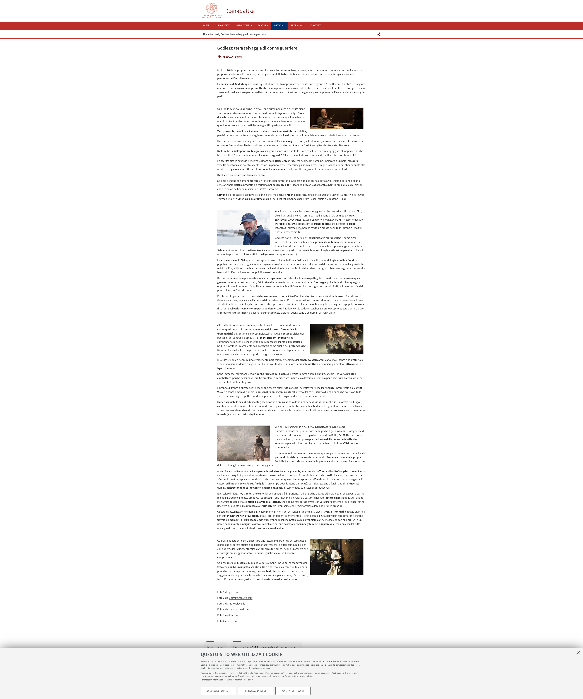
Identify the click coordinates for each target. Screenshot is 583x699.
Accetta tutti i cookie (293, 690)
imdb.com (231, 621)
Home (206, 25)
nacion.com (232, 615)
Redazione (242, 25)
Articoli (279, 25)
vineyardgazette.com (240, 597)
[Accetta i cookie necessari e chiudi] (578, 652)
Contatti (315, 25)
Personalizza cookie (255, 690)
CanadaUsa (241, 11)
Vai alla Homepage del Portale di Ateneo (212, 10)
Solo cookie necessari (218, 690)
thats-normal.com (239, 609)
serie (299, 228)
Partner (263, 25)
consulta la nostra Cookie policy (238, 679)
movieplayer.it (237, 603)
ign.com (233, 592)
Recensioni (297, 25)
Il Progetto (223, 25)
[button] (379, 34)
